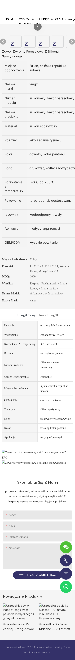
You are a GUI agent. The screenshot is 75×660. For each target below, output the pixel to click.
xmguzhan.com (42, 652)
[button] (74, 19)
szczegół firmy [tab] (26, 315)
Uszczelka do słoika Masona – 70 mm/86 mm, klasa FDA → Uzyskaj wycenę (55, 626)
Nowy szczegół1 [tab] (48, 315)
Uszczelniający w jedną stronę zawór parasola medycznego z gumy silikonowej (19, 626)
